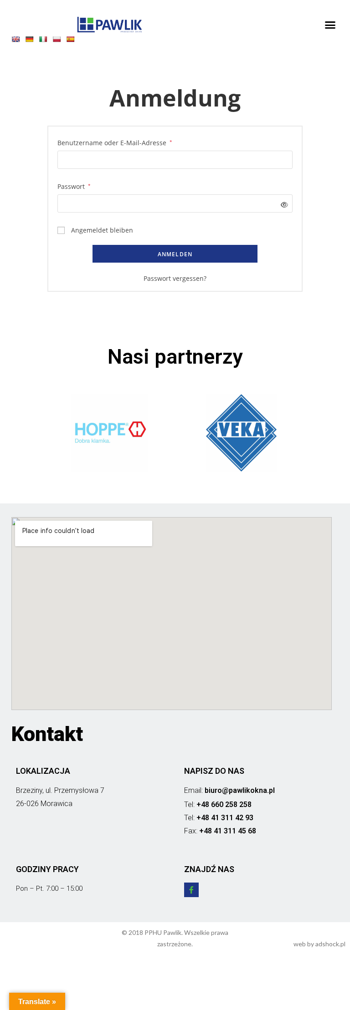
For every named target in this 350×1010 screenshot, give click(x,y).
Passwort (74, 186)
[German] (31, 41)
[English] (17, 41)
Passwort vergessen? (175, 278)
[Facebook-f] (191, 890)
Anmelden (175, 254)
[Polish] (58, 41)
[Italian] (45, 41)
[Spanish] (72, 41)
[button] (330, 24)
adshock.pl (330, 944)
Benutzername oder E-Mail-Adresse (114, 142)
